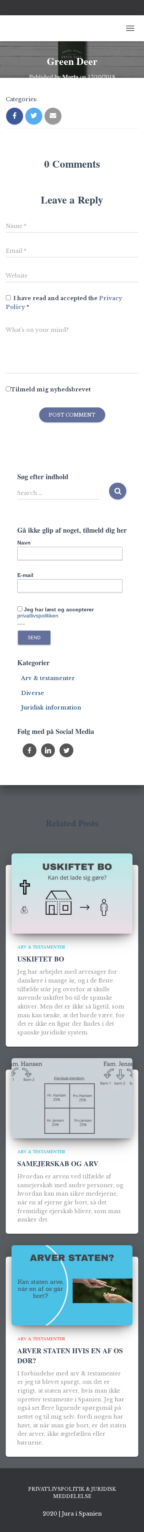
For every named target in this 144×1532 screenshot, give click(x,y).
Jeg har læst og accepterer (55, 612)
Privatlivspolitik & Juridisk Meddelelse (72, 1492)
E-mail (25, 575)
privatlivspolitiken (37, 615)
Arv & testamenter (48, 678)
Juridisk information (51, 707)
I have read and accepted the (64, 302)
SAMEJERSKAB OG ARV (57, 1163)
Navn (24, 543)
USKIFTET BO (40, 959)
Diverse (32, 693)
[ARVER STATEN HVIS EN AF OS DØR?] (72, 1285)
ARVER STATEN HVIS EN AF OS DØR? (70, 1355)
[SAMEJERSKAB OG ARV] (72, 1097)
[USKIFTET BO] (72, 893)
